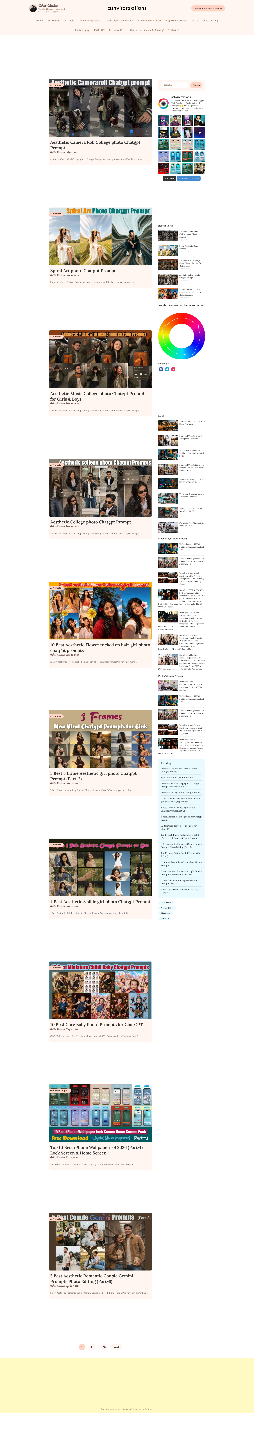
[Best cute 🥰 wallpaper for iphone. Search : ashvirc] (187, 132)
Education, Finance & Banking (147, 30)
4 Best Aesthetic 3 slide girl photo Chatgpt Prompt (100, 901)
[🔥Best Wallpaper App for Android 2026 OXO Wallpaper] (175, 120)
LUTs (195, 20)
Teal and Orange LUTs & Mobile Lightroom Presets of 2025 (191, 453)
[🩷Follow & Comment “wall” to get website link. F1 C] (163, 168)
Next (116, 1347)
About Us (165, 918)
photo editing (210, 20)
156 (104, 1347)
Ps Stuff (98, 30)
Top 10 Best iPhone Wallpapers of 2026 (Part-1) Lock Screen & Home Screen (96, 1150)
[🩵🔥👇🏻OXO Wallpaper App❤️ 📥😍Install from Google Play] (163, 120)
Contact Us (166, 902)
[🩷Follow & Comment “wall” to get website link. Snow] (199, 156)
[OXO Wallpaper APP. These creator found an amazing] (199, 120)
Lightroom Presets (176, 20)
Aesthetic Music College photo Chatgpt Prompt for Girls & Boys (190, 263)
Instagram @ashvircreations (208, 8)
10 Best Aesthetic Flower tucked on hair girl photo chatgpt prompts (190, 292)
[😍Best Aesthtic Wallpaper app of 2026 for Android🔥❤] (187, 120)
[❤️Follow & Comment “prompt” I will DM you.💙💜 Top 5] (199, 168)
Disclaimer (166, 913)
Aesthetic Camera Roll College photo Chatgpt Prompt (189, 234)
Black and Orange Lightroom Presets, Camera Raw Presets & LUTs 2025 (191, 468)
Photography (82, 30)
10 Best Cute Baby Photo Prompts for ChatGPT (96, 1024)
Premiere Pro (116, 30)
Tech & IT (173, 30)
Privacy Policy (167, 908)
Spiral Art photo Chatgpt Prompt (83, 270)
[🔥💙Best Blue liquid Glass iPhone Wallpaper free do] (199, 132)
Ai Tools (69, 20)
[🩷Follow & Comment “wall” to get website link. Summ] (175, 168)
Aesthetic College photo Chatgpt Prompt (90, 522)
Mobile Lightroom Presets (119, 20)
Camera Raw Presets (149, 20)
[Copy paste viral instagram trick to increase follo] (175, 132)
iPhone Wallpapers (89, 20)
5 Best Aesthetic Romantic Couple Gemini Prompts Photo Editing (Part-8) (91, 1278)
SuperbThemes (146, 1409)
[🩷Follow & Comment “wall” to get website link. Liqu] (175, 156)
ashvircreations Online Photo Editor (181, 305)
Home (39, 20)
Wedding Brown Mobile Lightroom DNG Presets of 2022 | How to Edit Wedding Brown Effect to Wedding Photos (191, 578)
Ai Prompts (54, 20)
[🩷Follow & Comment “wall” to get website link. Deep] (199, 144)
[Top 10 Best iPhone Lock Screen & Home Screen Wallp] (163, 144)
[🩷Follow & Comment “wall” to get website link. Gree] (187, 156)
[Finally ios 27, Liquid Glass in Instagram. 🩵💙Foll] (163, 132)
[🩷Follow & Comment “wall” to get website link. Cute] (175, 144)
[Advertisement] (100, 59)
